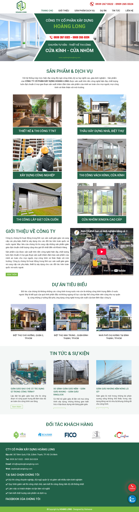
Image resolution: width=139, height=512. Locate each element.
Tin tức (116, 10)
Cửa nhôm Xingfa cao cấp (102, 219)
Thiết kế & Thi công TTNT (37, 131)
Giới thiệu (63, 10)
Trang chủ (47, 10)
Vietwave (88, 509)
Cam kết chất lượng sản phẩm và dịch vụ (27, 493)
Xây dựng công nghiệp (37, 175)
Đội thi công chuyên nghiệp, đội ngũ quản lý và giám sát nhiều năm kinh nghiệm (45, 479)
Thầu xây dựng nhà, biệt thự (101, 131)
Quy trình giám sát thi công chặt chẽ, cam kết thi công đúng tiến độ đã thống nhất (46, 484)
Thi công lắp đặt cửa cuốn (37, 219)
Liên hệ (129, 10)
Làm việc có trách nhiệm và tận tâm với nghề (29, 488)
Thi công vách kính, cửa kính (101, 175)
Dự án (103, 10)
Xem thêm (12, 274)
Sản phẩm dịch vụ (85, 10)
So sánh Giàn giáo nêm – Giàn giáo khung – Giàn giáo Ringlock (69, 391)
